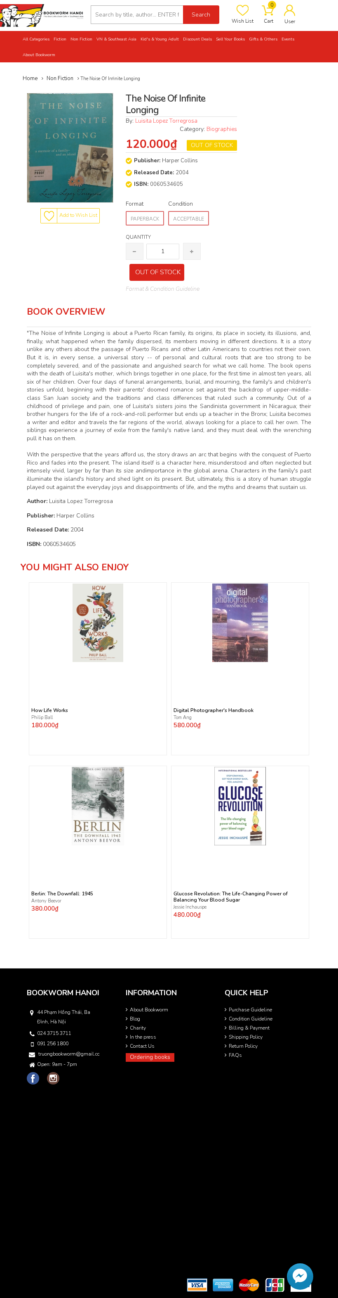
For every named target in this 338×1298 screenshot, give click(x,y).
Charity (138, 1028)
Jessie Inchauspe (190, 907)
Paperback (145, 219)
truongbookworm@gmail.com (68, 1054)
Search (201, 15)
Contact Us (142, 1046)
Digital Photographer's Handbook (214, 710)
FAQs (235, 1055)
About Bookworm (149, 1009)
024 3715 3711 (54, 1033)
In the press (143, 1037)
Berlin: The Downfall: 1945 (62, 894)
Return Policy (243, 1046)
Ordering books (150, 1057)
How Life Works (49, 710)
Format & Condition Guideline (163, 289)
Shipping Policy (246, 1037)
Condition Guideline (250, 1019)
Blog (135, 1019)
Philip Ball (42, 717)
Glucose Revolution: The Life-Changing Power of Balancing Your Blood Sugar (231, 897)
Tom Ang (183, 717)
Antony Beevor (47, 901)
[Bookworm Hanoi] (42, 15)
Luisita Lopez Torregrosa (166, 121)
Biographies (222, 129)
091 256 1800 (52, 1043)
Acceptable (188, 219)
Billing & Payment (249, 1028)
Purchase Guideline (250, 1009)
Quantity (138, 237)
